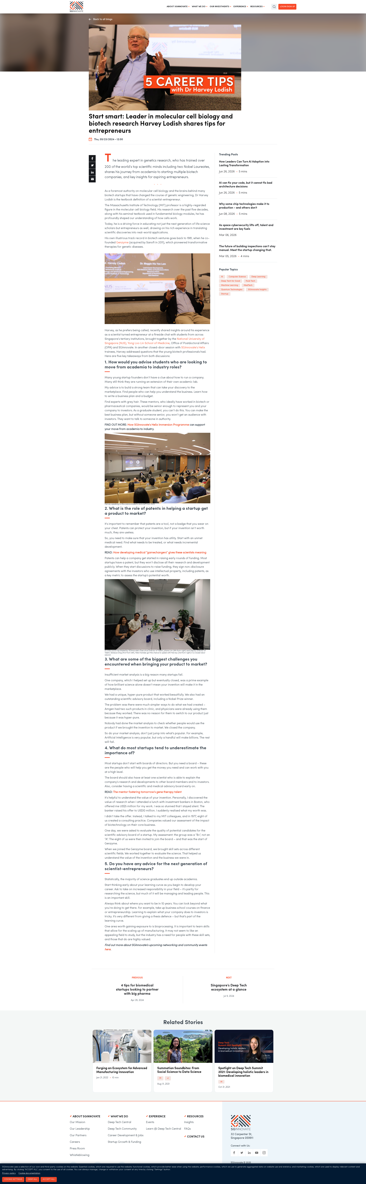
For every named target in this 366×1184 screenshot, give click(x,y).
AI (222, 277)
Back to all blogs (102, 19)
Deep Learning (258, 277)
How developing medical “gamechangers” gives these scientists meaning (159, 552)
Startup (224, 294)
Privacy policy (9, 1173)
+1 (168, 1078)
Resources (256, 7)
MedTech (248, 285)
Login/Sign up (287, 7)
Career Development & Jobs (125, 1135)
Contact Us (195, 1136)
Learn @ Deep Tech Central (163, 1128)
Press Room (77, 1148)
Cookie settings (13, 1179)
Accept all (49, 1179)
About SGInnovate (177, 7)
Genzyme (122, 242)
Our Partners (78, 1135)
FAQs (187, 1128)
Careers (75, 1142)
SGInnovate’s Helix (193, 347)
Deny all (32, 1179)
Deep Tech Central (119, 1122)
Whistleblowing (79, 1155)
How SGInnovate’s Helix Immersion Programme (158, 424)
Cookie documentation (29, 1173)
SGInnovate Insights (257, 290)
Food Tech (250, 281)
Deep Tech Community (122, 1128)
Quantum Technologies (231, 290)
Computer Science (237, 277)
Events (150, 1122)
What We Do (198, 7)
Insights (189, 1122)
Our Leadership (80, 1128)
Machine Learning (229, 285)
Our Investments (219, 7)
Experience (239, 7)
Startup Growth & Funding (124, 1142)
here (108, 949)
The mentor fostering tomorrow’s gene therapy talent (147, 792)
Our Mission (77, 1122)
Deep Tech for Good (230, 281)
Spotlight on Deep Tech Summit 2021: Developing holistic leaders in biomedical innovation (243, 1072)
